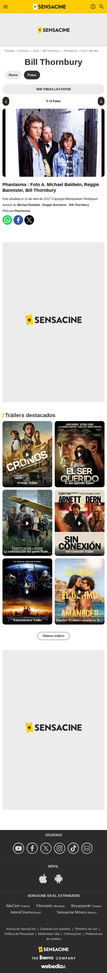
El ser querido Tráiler (79, 483)
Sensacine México (72, 912)
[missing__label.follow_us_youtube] (19, 848)
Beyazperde (81, 906)
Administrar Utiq (48, 934)
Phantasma (22, 211)
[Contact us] (87, 848)
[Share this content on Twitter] (29, 220)
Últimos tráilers (53, 636)
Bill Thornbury (51, 50)
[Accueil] (49, 6)
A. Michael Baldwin (27, 205)
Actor (36, 50)
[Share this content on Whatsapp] (7, 220)
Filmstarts (44, 906)
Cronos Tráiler (27, 483)
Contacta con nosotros (55, 929)
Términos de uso (86, 929)
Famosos (23, 50)
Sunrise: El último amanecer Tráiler (80, 620)
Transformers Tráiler (27, 620)
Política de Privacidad (19, 934)
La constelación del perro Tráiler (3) (28, 551)
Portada (9, 50)
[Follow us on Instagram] (60, 848)
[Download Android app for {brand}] (61, 878)
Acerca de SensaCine (21, 929)
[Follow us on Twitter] (46, 848)
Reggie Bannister (55, 205)
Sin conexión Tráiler (80, 551)
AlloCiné (12, 906)
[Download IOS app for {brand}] (46, 878)
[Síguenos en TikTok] (74, 848)
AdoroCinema (21, 912)
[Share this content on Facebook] (18, 220)
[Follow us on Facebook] (33, 848)
